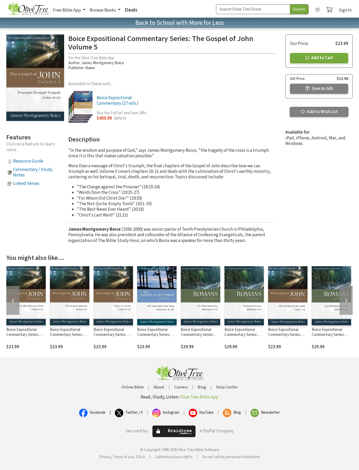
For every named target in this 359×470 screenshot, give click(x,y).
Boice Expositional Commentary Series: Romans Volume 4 (197, 334)
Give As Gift (322, 88)
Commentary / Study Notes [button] (33, 172)
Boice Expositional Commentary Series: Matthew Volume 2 (153, 334)
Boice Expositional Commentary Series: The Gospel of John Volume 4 (110, 337)
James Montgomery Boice (102, 63)
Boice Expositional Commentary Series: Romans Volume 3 (240, 334)
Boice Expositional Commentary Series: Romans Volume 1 (328, 334)
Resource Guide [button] (28, 161)
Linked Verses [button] (26, 183)
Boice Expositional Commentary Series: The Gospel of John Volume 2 (66, 337)
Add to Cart (321, 58)
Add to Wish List (322, 112)
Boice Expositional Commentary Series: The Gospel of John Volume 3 (22, 337)
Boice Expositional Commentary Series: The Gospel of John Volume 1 (284, 337)
